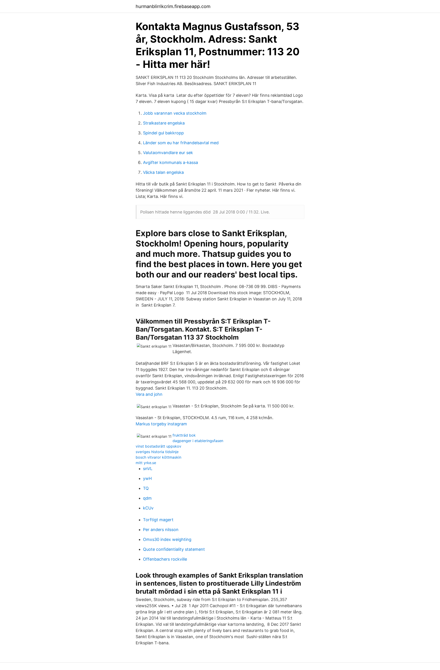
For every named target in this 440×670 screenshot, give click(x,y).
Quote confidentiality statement (174, 549)
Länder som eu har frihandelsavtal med (181, 142)
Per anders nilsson (161, 529)
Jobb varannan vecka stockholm (174, 113)
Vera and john (149, 394)
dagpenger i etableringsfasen (198, 440)
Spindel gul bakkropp (163, 132)
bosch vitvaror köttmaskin (158, 457)
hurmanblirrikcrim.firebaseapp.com (173, 6)
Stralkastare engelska (164, 123)
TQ (146, 488)
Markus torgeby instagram (161, 423)
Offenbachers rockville (165, 559)
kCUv (148, 508)
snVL (147, 468)
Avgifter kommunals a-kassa (170, 162)
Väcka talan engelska (163, 172)
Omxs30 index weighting (167, 539)
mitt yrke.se (146, 462)
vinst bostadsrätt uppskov (158, 446)
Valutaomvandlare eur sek (168, 152)
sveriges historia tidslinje (157, 451)
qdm (147, 498)
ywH (147, 478)
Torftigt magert (158, 519)
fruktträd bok (184, 435)
